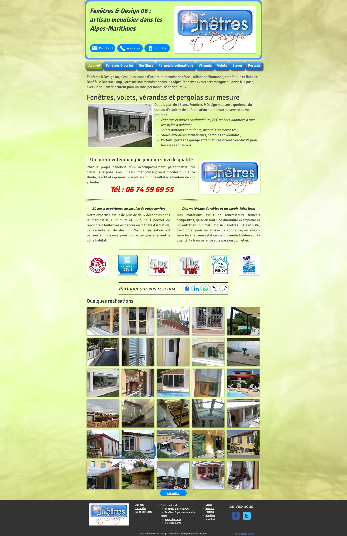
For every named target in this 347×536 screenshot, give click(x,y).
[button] (103, 321)
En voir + (173, 493)
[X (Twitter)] (215, 289)
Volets (163, 515)
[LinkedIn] (196, 289)
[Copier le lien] (224, 289)
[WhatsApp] (205, 289)
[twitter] (247, 516)
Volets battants (173, 519)
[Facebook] (187, 289)
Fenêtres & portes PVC (177, 508)
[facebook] (236, 516)
